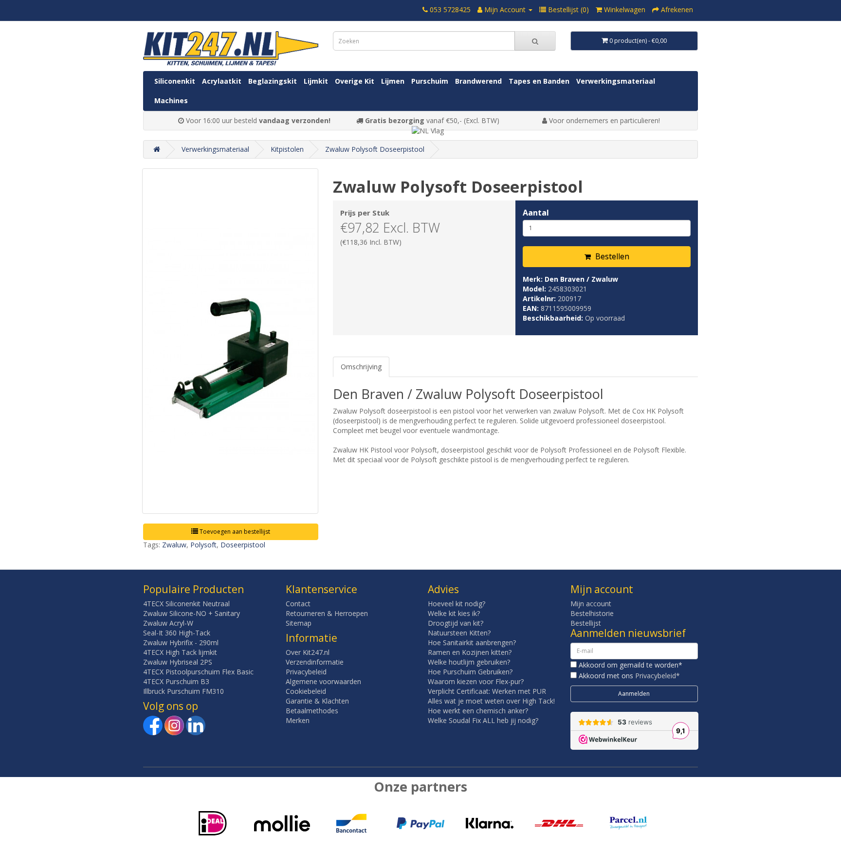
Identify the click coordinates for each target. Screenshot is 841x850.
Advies (443, 589)
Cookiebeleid (306, 691)
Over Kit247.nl (307, 652)
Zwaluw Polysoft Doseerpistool (374, 149)
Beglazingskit (272, 81)
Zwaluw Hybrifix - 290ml (181, 642)
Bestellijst (585, 623)
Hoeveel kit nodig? (456, 603)
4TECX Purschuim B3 (176, 681)
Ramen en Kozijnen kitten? (470, 652)
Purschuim (429, 81)
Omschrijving (361, 366)
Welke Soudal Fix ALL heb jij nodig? (483, 720)
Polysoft (203, 544)
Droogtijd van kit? (455, 623)
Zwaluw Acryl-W (168, 623)
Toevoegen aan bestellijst (234, 531)
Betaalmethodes (312, 710)
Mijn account (590, 603)
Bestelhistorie (592, 613)
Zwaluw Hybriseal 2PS (177, 662)
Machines (171, 100)
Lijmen (392, 81)
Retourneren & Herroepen (327, 613)
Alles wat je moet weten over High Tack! (491, 700)
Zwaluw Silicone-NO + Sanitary (191, 613)
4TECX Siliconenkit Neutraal (186, 603)
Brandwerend (478, 81)
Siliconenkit (174, 81)
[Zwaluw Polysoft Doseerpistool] (230, 341)
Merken (298, 720)
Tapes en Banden (539, 81)
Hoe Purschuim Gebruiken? (470, 671)
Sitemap (298, 623)
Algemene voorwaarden (323, 681)
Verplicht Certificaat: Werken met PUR (487, 691)
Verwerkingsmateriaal (615, 81)
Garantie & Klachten (317, 700)
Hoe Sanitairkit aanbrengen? (472, 642)
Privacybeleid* (657, 675)
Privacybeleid (306, 671)
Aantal (536, 212)
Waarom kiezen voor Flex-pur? (476, 681)
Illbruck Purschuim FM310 (183, 691)
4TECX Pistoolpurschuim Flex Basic (198, 671)
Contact (298, 603)
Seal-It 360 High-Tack (176, 632)
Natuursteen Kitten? (459, 632)
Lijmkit (316, 81)
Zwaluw (174, 544)
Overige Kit (354, 81)
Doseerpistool (242, 544)
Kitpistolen (287, 149)
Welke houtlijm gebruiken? (469, 662)
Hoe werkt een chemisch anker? (478, 710)
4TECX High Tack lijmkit (180, 652)
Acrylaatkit (221, 81)
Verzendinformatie (315, 662)
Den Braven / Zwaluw (581, 279)
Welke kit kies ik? (454, 613)
